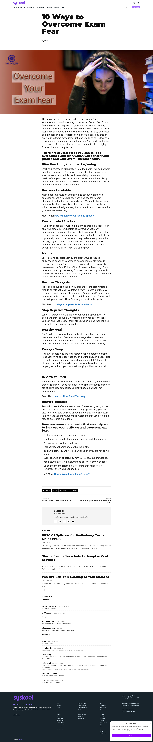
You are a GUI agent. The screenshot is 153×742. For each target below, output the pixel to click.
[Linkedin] (64, 521)
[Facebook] (55, 521)
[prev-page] (43, 590)
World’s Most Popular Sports (56, 500)
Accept (131, 735)
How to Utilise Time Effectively (69, 396)
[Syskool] (44, 3)
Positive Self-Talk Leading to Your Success (75, 577)
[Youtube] (73, 521)
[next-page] (45, 590)
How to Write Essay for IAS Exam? (72, 474)
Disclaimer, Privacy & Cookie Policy (132, 739)
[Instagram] (60, 521)
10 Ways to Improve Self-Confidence (73, 304)
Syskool (45, 41)
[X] (68, 521)
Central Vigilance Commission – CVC (95, 501)
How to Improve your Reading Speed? (74, 215)
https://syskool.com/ (59, 513)
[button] (150, 723)
